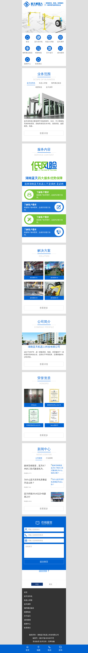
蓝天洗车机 (28, 596)
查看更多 (44, 308)
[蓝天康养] (60, 36)
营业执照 (36, 641)
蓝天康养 (27, 604)
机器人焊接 (28, 600)
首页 (25, 592)
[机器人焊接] (49, 36)
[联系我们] (38, 58)
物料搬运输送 (29, 608)
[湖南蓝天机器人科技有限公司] (44, 4)
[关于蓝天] (49, 47)
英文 (50, 584)
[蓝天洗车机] (38, 36)
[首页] (27, 36)
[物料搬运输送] (27, 47)
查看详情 (44, 133)
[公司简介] (44, 344)
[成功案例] (60, 47)
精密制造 (27, 612)
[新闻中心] (44, 21)
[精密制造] (38, 47)
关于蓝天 (27, 616)
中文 (37, 584)
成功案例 (27, 620)
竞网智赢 (51, 641)
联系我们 (27, 628)
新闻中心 (27, 624)
